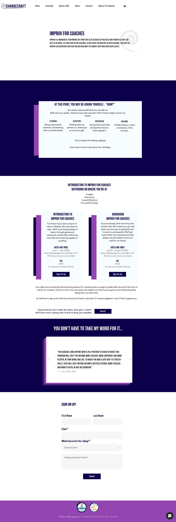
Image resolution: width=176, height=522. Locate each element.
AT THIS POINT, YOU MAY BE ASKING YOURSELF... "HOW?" (84, 104)
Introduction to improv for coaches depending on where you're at (89, 187)
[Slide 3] (90, 379)
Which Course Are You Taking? (75, 441)
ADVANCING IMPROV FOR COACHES (118, 216)
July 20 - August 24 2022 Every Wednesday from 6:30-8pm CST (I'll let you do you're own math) (117, 253)
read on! (102, 140)
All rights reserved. (109, 517)
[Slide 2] (87, 379)
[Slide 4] (93, 379)
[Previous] (48, 359)
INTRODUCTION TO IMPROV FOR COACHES (62, 216)
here (108, 147)
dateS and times (61, 247)
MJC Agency (72, 517)
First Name (67, 415)
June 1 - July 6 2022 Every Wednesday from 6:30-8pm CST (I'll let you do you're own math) (61, 253)
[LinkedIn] (124, 5)
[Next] (130, 359)
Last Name (98, 415)
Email (64, 429)
